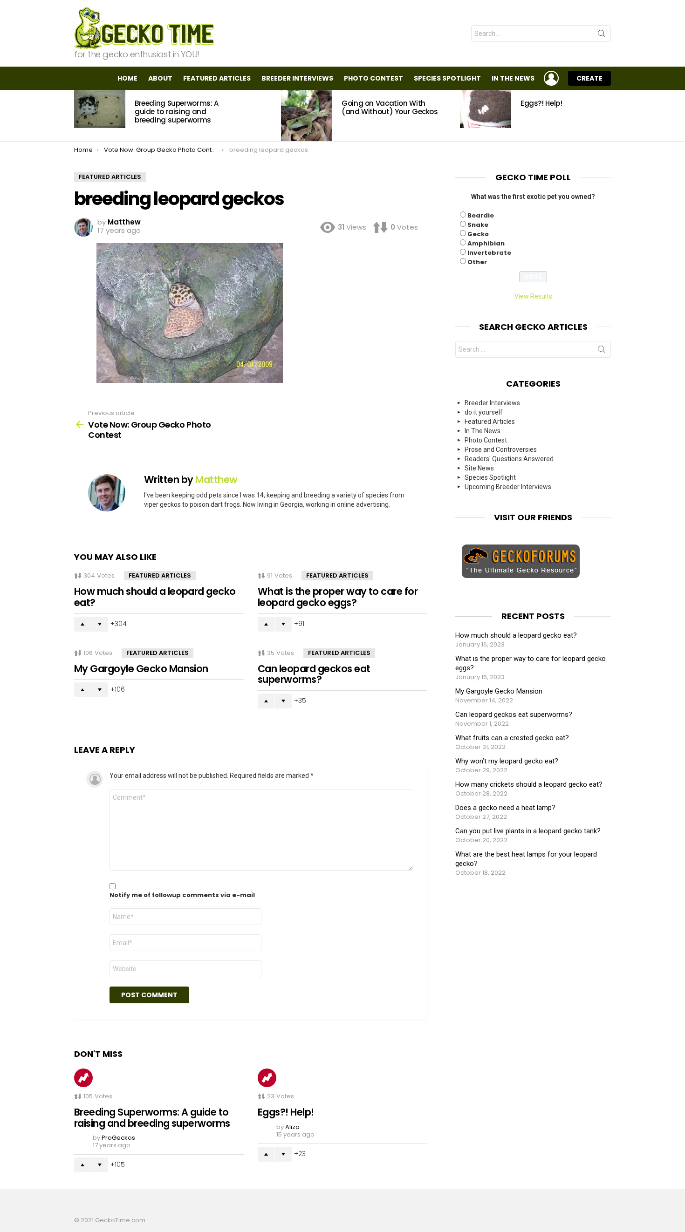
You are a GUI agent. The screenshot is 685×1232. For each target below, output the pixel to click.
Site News (479, 468)
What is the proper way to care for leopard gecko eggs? (338, 597)
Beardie (480, 215)
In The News (513, 78)
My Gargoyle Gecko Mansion (141, 668)
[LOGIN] (551, 78)
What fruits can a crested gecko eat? (512, 738)
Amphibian (486, 243)
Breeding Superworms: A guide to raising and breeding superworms (177, 111)
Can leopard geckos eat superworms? (314, 674)
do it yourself (484, 412)
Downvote (99, 624)
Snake (477, 224)
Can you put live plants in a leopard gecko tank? (528, 831)
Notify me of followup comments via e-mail (182, 895)
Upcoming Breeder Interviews (508, 486)
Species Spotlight (447, 78)
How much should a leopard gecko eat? (155, 597)
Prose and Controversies (501, 449)
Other (477, 262)
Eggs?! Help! (541, 103)
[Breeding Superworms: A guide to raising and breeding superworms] (99, 109)
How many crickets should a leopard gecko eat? (529, 784)
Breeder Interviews (297, 78)
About (160, 78)
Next (606, 115)
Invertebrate (489, 252)
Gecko (478, 234)
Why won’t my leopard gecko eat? (506, 761)
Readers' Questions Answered (509, 459)
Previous (78, 115)
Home (127, 78)
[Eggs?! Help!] (485, 109)
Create (589, 78)
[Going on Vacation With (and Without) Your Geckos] (306, 115)
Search (601, 35)
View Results (533, 296)
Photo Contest (373, 78)
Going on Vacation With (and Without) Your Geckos (390, 107)
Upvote (82, 624)
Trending (83, 1078)
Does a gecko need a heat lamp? (505, 807)
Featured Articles (217, 78)
